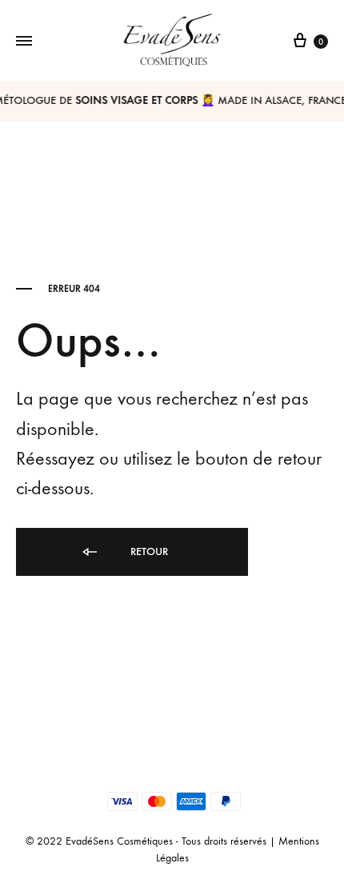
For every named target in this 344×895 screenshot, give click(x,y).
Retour (147, 551)
